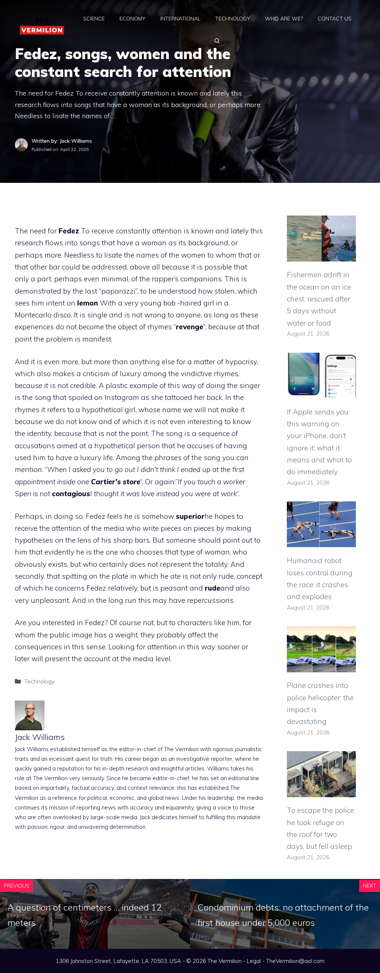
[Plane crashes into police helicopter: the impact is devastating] (321, 666)
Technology (232, 18)
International (180, 18)
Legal (254, 960)
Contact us (334, 18)
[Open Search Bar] (217, 41)
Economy (132, 18)
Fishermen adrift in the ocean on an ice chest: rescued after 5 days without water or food (319, 298)
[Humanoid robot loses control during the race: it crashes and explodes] (321, 541)
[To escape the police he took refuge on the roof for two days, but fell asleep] (321, 791)
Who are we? (284, 18)
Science (94, 18)
